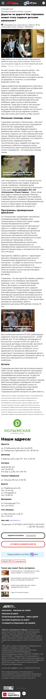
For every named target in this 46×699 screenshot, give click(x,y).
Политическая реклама (13, 617)
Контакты (6, 610)
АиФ (29, 66)
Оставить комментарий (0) (23, 544)
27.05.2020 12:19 (7, 9)
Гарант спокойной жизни (19, 592)
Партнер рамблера (21, 688)
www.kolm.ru (15, 520)
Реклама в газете (10, 614)
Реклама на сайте (22, 610)
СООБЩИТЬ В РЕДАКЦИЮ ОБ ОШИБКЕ (18, 623)
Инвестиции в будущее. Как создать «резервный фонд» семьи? (23, 586)
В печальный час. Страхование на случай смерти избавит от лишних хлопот (25, 572)
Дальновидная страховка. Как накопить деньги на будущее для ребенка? (25, 579)
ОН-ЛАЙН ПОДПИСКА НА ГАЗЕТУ (16, 620)
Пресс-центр (32, 617)
